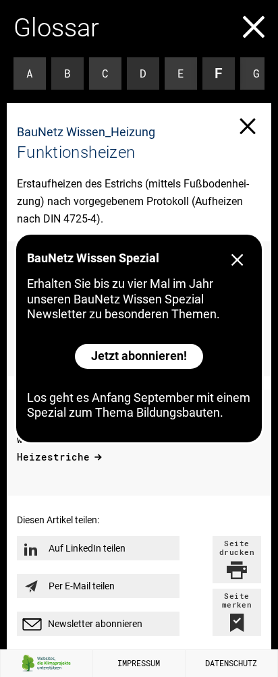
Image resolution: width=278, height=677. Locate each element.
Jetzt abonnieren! (139, 356)
